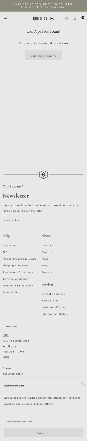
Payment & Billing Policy (18, 285)
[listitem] (43, 6)
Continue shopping (43, 55)
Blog (45, 265)
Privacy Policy (11, 292)
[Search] (74, 18)
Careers (47, 251)
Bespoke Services (53, 293)
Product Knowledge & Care (20, 258)
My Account (10, 245)
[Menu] (5, 18)
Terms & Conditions (15, 278)
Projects (47, 271)
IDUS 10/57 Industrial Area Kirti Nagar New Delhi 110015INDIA (16, 346)
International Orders (55, 313)
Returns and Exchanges (18, 271)
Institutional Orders (54, 307)
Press (45, 258)
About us (47, 245)
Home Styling (50, 300)
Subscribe (43, 432)
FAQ (5, 251)
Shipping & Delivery (15, 265)
